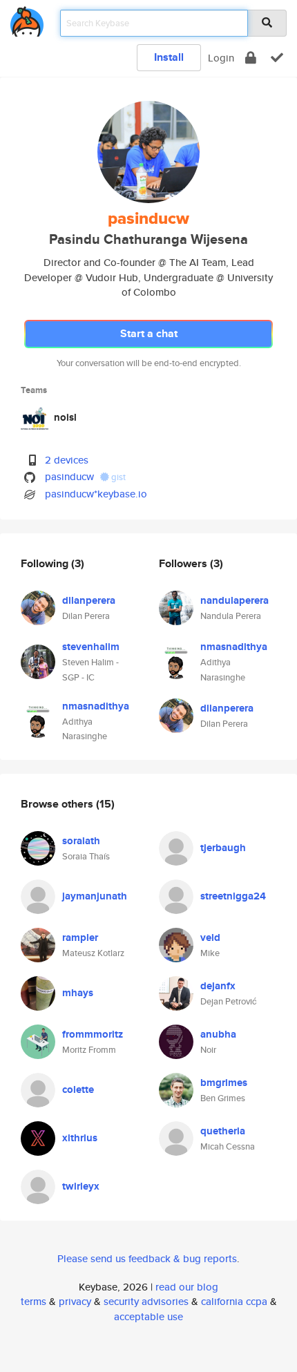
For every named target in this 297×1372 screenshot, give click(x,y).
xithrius (79, 1137)
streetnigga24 (233, 896)
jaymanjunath (94, 896)
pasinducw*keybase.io (96, 493)
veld (210, 937)
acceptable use (148, 1316)
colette (78, 1089)
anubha (218, 1034)
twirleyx (80, 1186)
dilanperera (88, 600)
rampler (80, 937)
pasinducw (69, 476)
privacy (75, 1301)
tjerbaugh (223, 847)
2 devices (66, 459)
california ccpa (234, 1301)
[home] (27, 19)
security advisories (146, 1301)
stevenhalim (90, 646)
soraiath (81, 840)
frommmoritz (92, 1034)
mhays (77, 992)
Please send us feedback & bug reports (147, 1258)
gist (117, 477)
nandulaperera (234, 600)
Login (221, 57)
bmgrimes (223, 1082)
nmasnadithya (95, 706)
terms (33, 1301)
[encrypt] (250, 57)
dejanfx (218, 985)
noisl (65, 417)
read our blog (186, 1286)
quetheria (222, 1130)
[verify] (277, 57)
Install (169, 57)
